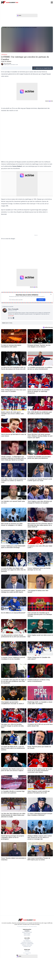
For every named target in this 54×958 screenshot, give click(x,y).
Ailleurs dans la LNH (27, 932)
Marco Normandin (7, 63)
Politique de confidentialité (27, 943)
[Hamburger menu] (52, 2)
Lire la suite (11, 315)
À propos (27, 939)
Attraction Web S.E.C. (24, 926)
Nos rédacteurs (27, 940)
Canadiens (27, 930)
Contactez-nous (27, 946)
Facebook (27, 951)
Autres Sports (27, 935)
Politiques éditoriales (27, 945)
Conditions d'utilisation (27, 942)
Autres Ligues (27, 933)
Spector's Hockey (8, 322)
